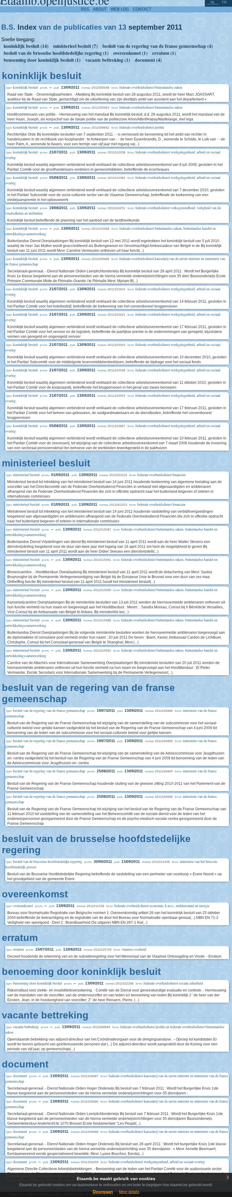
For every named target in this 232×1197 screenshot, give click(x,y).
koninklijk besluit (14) (26, 45)
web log (120, 9)
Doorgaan (103, 1191)
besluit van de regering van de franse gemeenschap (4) (157, 45)
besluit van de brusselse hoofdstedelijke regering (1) (56, 52)
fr (224, 2)
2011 (174, 27)
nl (213, 2)
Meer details (129, 1192)
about (100, 9)
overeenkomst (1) (130, 52)
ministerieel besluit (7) (75, 45)
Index (27, 27)
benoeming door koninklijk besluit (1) (42, 59)
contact (142, 9)
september (146, 27)
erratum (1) (164, 52)
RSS (85, 9)
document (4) (148, 59)
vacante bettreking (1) (107, 59)
